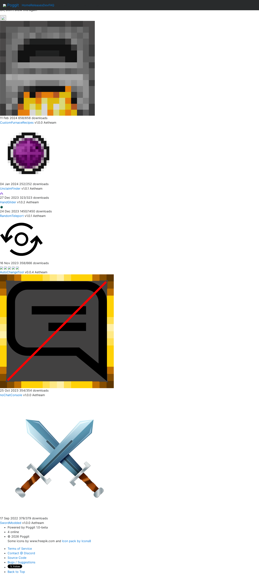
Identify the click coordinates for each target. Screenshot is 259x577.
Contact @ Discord (21, 553)
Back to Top (16, 572)
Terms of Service (20, 548)
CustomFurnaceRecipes (17, 122)
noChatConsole (11, 395)
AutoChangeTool (12, 272)
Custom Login (90, 5)
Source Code (17, 558)
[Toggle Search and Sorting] (3, 18)
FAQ (51, 5)
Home (26, 5)
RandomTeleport (12, 216)
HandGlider (8, 202)
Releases (36, 5)
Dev (46, 5)
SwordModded (10, 523)
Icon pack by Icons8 (76, 541)
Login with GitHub (67, 5)
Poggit (12, 5)
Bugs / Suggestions (21, 562)
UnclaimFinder (10, 188)
